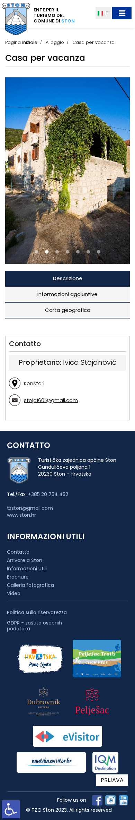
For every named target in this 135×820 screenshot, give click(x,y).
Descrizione (67, 278)
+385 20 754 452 (48, 494)
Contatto (18, 552)
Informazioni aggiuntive (67, 294)
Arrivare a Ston (24, 560)
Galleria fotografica (30, 585)
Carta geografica (67, 310)
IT (106, 13)
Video (13, 593)
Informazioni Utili (27, 568)
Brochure (18, 576)
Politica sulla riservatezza (37, 613)
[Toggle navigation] (122, 13)
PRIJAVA (112, 780)
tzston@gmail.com (30, 508)
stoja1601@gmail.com (51, 400)
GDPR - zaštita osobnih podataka (34, 626)
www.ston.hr (21, 515)
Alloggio (55, 42)
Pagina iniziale (21, 42)
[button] (36, 252)
